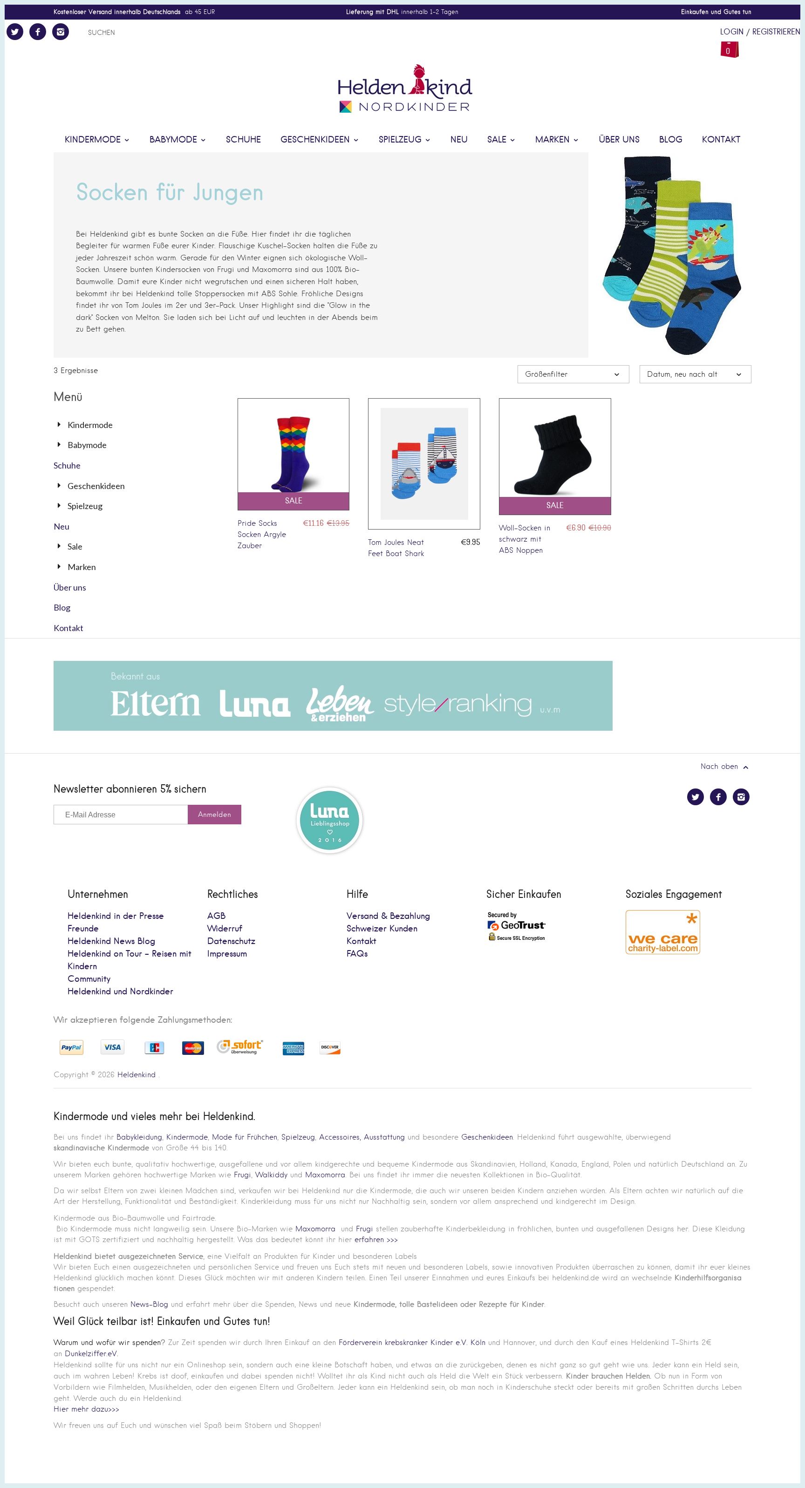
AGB (216, 916)
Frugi (242, 1174)
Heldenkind (136, 1074)
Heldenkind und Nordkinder (120, 992)
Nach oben (721, 766)
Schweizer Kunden (382, 929)
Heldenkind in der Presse (116, 916)
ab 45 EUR (134, 11)
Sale (498, 140)
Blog (670, 140)
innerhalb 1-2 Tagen (402, 11)
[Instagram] (60, 31)
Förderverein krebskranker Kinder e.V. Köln (413, 1342)
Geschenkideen (316, 140)
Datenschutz (231, 941)
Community (89, 979)
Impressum (227, 954)
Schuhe (243, 140)
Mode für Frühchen (244, 1137)
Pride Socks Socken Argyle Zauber (262, 534)
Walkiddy (271, 1174)
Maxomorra (325, 1174)
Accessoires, (340, 1137)
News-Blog (149, 1304)
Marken (554, 140)
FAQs (357, 954)
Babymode (175, 140)
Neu (459, 140)
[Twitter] (15, 31)
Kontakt (721, 140)
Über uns (619, 140)
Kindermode (94, 140)
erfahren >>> (376, 1239)
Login (732, 32)
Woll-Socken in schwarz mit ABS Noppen (524, 539)
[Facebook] (37, 31)
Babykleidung (139, 1137)
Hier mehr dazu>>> (86, 1409)
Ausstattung (384, 1137)
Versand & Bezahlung (388, 916)
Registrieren (776, 32)
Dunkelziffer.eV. (91, 1353)
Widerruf (224, 929)
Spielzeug (401, 140)
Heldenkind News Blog (111, 941)
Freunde (83, 929)
